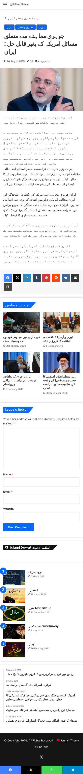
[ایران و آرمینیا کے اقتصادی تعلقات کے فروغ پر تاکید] (61, 322)
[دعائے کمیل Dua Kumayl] (14, 631)
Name (8, 474)
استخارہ (33, 590)
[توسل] (14, 649)
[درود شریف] (14, 577)
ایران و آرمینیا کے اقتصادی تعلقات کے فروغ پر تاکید (58, 339)
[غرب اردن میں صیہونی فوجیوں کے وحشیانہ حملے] (21, 322)
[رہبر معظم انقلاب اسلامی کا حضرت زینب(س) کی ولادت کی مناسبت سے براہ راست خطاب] (61, 362)
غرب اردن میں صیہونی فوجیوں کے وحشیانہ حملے (21, 339)
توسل (31, 644)
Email (7, 491)
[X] (17, 278)
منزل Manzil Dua (39, 608)
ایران (10, 18)
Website (8, 508)
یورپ (42, 27)
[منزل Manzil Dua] (14, 613)
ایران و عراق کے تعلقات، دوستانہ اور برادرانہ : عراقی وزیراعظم (19, 380)
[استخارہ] (14, 595)
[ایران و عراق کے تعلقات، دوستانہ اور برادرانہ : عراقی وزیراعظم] (21, 362)
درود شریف (35, 572)
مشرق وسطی (23, 18)
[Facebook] (8, 278)
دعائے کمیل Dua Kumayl (43, 626)
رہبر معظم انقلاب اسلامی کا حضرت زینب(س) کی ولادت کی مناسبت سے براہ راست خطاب (59, 382)
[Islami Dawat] (19, 4)
